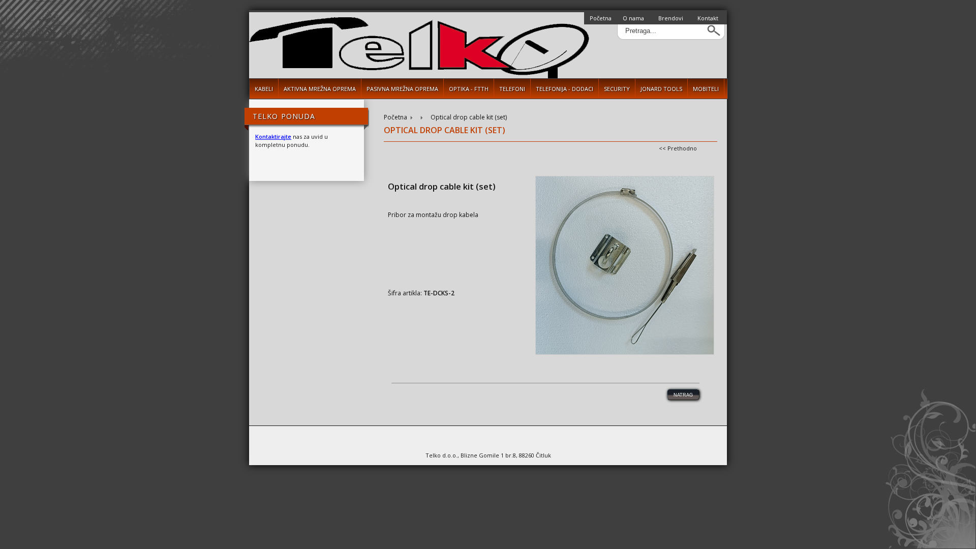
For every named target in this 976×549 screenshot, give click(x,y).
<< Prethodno (678, 148)
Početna (601, 18)
